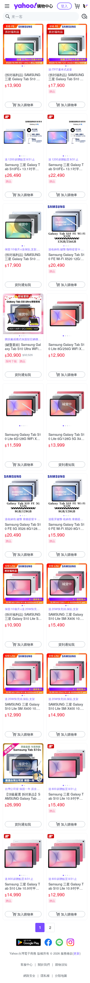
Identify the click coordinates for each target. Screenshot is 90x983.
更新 (77, 953)
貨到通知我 (23, 284)
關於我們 (44, 964)
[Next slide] (40, 44)
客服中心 (27, 964)
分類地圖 (61, 975)
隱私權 (45, 975)
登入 (64, 5)
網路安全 (29, 975)
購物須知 (61, 964)
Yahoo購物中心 (33, 6)
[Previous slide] (6, 44)
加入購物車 (25, 104)
